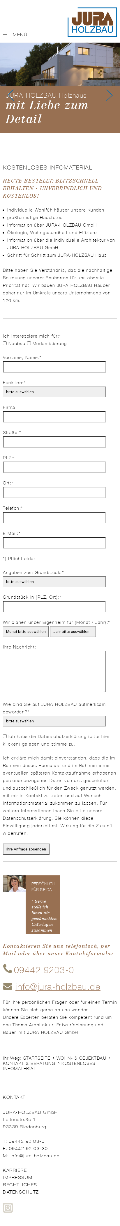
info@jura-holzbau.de (35, 1155)
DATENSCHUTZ (21, 1192)
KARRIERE (15, 1170)
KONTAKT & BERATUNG (29, 1063)
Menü (20, 34)
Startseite (36, 1058)
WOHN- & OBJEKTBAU (82, 1058)
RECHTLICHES (20, 1184)
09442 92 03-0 (27, 1141)
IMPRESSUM (18, 1177)
